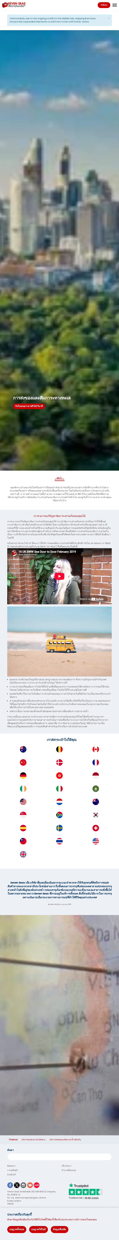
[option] (59, 402)
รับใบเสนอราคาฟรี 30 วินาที (29, 406)
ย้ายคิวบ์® (11, 1175)
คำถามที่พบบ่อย (69, 1170)
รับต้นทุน (104, 5)
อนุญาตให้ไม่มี (38, 1229)
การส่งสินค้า (12, 1170)
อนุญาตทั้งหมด (16, 1229)
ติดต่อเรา (11, 1166)
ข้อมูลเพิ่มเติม (59, 1229)
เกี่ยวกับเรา (66, 1166)
